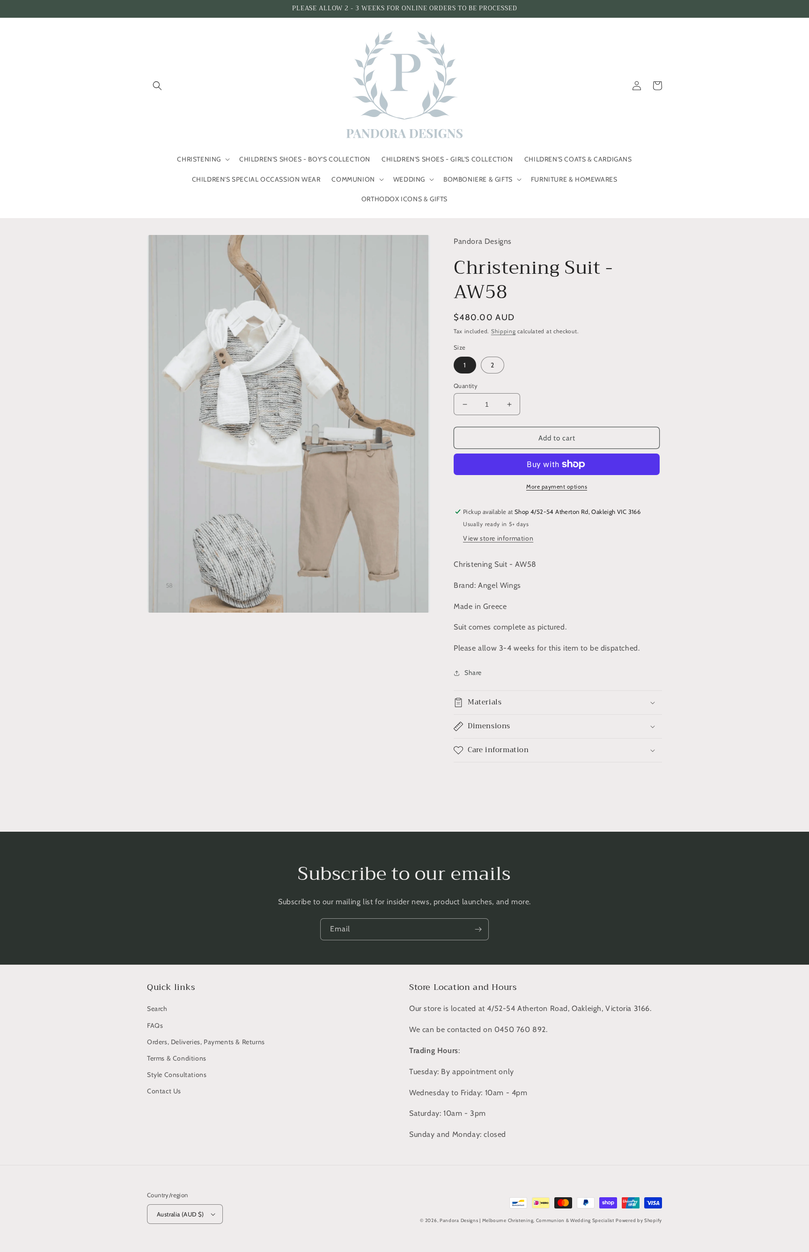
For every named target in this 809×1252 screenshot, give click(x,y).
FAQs (155, 1025)
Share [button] (473, 672)
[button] (157, 85)
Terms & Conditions (176, 1058)
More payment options (556, 486)
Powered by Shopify (639, 1220)
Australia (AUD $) (180, 1214)
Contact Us (164, 1091)
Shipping (503, 331)
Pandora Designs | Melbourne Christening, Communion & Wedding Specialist (527, 1220)
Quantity (466, 385)
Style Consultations (176, 1074)
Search (157, 1008)
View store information (498, 538)
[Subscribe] (478, 929)
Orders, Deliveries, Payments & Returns (206, 1042)
